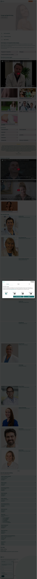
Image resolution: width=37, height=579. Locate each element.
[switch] (14, 293)
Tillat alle (29, 296)
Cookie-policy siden (13, 289)
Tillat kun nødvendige (18, 296)
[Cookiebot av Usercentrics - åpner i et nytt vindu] (31, 281)
